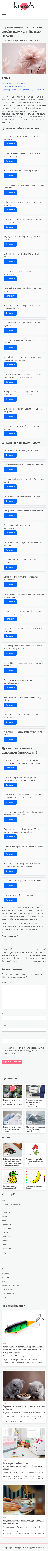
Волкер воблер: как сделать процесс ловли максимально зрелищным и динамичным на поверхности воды (23, 1350)
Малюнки (5, 1241)
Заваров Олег (9, 1356)
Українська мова (8, 1293)
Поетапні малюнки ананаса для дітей (10, 1187)
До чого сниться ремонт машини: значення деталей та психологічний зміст (35, 1103)
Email (5, 1025)
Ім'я (4, 1014)
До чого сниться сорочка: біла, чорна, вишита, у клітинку (12, 1129)
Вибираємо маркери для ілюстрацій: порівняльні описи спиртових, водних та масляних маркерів (12, 1162)
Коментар (7, 982)
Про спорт (5, 1265)
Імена (4, 1220)
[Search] (44, 14)
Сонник (4, 1281)
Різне (19, 936)
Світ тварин (6, 1277)
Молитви (5, 1245)
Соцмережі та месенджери (12, 1285)
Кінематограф (7, 1224)
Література (6, 1236)
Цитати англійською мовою (14, 86)
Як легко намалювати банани (34, 1187)
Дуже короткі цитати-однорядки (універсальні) (23, 90)
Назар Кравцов (9, 1527)
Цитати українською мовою (14, 83)
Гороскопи (6, 1212)
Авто (3, 1200)
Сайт (4, 1036)
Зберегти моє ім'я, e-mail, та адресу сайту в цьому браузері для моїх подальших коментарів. (24, 1051)
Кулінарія (5, 1232)
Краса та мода (7, 1228)
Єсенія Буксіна (33, 41)
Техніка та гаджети (8, 1289)
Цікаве (4, 1297)
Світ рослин (6, 1273)
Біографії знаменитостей (11, 1204)
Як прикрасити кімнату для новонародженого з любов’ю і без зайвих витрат (22, 1466)
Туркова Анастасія (11, 1413)
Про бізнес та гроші (9, 1261)
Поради (4, 1253)
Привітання (6, 1257)
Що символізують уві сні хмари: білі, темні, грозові (35, 1129)
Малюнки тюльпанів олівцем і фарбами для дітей (34, 1161)
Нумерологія (6, 1249)
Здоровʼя (5, 1216)
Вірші (4, 1208)
